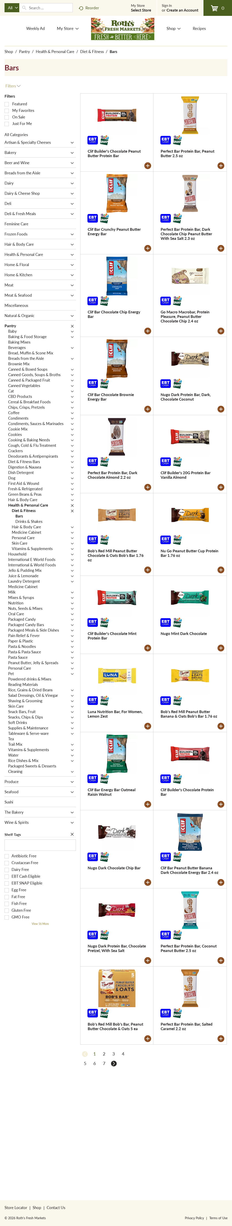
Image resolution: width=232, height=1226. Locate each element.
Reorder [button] (92, 7)
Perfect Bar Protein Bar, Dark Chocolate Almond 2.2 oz (112, 475)
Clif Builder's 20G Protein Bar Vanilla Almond (185, 475)
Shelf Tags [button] (13, 834)
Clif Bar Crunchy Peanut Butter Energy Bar (114, 231)
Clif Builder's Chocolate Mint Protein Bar (112, 636)
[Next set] (113, 1063)
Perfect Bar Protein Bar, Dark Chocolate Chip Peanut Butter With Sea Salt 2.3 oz (186, 233)
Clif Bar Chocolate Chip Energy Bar (114, 314)
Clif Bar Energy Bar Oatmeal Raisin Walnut (111, 792)
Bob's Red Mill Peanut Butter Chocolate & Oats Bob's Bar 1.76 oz (116, 555)
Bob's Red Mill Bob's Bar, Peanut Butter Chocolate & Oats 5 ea (115, 1026)
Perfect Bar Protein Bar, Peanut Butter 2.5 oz (187, 153)
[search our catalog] (24, 7)
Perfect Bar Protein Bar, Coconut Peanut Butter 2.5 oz (189, 948)
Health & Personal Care (55, 51)
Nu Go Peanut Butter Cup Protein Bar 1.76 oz (189, 553)
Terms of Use (218, 1218)
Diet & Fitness (92, 51)
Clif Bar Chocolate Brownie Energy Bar (111, 397)
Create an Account (182, 10)
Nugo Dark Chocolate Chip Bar (114, 867)
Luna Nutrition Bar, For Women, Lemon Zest (115, 714)
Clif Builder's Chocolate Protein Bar (187, 792)
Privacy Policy (194, 1218)
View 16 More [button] (40, 924)
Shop (9, 51)
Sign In (167, 5)
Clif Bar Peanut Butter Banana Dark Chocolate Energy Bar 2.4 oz (189, 870)
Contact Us (56, 1207)
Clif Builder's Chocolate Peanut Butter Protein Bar (114, 153)
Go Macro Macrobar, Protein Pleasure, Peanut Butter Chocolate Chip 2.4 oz (185, 316)
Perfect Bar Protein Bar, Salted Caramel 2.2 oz (187, 1026)
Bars (113, 51)
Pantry (24, 51)
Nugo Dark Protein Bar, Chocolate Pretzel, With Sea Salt (117, 948)
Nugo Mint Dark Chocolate (184, 633)
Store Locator (16, 1207)
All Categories (16, 134)
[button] (71, 142)
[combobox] (12, 7)
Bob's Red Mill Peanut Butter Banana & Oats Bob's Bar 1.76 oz (189, 714)
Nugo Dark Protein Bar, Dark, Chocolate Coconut (186, 397)
